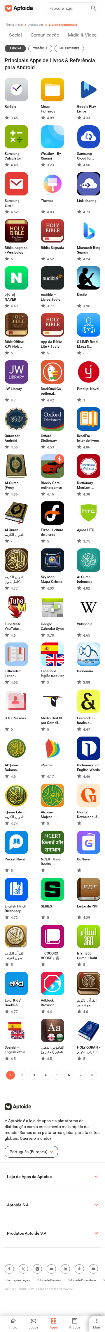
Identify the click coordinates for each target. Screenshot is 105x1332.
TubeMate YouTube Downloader (14, 626)
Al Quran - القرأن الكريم (14, 532)
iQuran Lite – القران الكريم (15, 814)
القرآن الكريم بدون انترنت (14, 955)
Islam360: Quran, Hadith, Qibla (88, 955)
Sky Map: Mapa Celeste (51, 579)
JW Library (13, 389)
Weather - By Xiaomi (51, 156)
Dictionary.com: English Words (88, 767)
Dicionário (85, 671)
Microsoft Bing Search (88, 250)
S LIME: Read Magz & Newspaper (87, 344)
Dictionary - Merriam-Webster (86, 485)
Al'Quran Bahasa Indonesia (12, 767)
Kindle (82, 295)
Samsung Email (12, 203)
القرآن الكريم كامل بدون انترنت (14, 579)
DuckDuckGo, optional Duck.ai (51, 391)
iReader (46, 765)
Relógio (10, 107)
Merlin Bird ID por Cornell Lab (51, 720)
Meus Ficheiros (48, 109)
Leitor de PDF (87, 906)
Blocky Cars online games (51, 485)
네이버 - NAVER (11, 297)
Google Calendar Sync (52, 626)
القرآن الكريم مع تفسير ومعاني (87, 1002)
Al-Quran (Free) (12, 485)
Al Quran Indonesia (84, 579)
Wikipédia (84, 624)
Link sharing (87, 201)
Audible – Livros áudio (50, 297)
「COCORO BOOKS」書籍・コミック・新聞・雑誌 (51, 955)
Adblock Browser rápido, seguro (52, 1002)
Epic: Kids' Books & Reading (13, 1002)
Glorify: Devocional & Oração (87, 814)
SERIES (46, 906)
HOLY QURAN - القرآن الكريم (88, 1049)
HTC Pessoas (15, 718)
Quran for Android (12, 438)
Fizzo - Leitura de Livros (52, 532)
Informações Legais (17, 1280)
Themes (47, 201)
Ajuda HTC (85, 530)
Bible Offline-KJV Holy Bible (15, 344)
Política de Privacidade (82, 1280)
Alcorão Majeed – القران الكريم (50, 814)
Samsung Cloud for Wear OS (84, 156)
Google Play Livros (86, 109)
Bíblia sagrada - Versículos (16, 250)
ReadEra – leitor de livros (88, 438)
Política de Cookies (49, 1280)
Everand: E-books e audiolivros (86, 720)
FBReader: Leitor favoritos (13, 673)
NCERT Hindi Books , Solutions (51, 861)
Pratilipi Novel (88, 389)
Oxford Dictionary (49, 438)
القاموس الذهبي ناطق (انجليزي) (52, 1049)
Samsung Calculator (13, 156)
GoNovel (83, 859)
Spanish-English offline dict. (16, 1049)
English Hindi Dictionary (15, 908)
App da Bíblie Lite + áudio (51, 344)
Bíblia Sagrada (52, 248)
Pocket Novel (15, 859)
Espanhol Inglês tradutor (52, 673)
